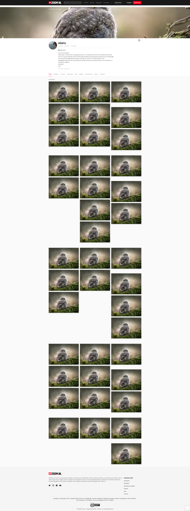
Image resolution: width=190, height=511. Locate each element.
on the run (52, 407)
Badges (81, 74)
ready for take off (118, 200)
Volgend (102, 74)
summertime (53, 144)
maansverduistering (87, 407)
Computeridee (62, 498)
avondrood (53, 267)
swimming (84, 240)
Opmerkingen (89, 74)
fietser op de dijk (117, 267)
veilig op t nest (85, 289)
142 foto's (60, 46)
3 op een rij (53, 385)
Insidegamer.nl (123, 498)
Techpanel (111, 498)
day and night (85, 196)
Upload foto (118, 2)
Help (125, 491)
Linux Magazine (100, 500)
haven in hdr (116, 336)
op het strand (53, 122)
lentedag (115, 363)
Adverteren (127, 480)
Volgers (96, 74)
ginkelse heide (85, 363)
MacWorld (99, 498)
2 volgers (67, 46)
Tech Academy (88, 500)
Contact (126, 493)
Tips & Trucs (82, 498)
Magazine (99, 2)
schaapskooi (116, 148)
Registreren (137, 2)
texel (51, 100)
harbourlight (116, 388)
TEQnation (111, 500)
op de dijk (84, 100)
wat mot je (52, 174)
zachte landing (54, 311)
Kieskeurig (56, 498)
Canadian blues (86, 437)
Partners (126, 488)
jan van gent (53, 196)
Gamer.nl (117, 498)
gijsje (51, 437)
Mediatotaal (89, 498)
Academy (106, 2)
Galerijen (56, 74)
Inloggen (129, 2)
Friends (114, 437)
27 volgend (73, 46)
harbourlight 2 (85, 385)
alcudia (114, 126)
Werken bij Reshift (91, 509)
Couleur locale (117, 462)
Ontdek (86, 2)
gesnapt (114, 292)
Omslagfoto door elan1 (55, 9)
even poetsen (116, 174)
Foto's (50, 74)
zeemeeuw (84, 267)
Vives (94, 500)
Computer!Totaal (74, 498)
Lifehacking (106, 498)
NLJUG (106, 500)
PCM (68, 498)
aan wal (83, 218)
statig (114, 314)
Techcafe (94, 498)
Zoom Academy (80, 500)
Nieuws (92, 2)
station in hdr (53, 363)
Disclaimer (126, 483)
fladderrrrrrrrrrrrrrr (87, 174)
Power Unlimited (132, 498)
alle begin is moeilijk (118, 410)
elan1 (53, 83)
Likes (76, 74)
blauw (83, 122)
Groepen (62, 74)
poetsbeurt (53, 289)
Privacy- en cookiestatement (105, 509)
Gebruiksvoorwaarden (129, 486)
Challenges (70, 74)
